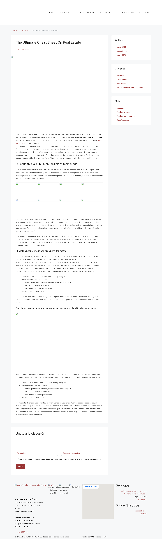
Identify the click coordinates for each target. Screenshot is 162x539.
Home (15, 30)
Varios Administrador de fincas (130, 87)
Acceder (120, 108)
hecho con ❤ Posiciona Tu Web (95, 537)
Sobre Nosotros (67, 12)
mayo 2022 (121, 47)
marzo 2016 (122, 51)
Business (120, 75)
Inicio (51, 12)
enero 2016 (121, 55)
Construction (24, 30)
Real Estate (121, 83)
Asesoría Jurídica (108, 12)
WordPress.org (123, 120)
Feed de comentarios (125, 116)
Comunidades (87, 12)
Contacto (144, 12)
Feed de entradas (124, 112)
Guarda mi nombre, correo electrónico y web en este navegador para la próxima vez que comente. (59, 459)
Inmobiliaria (128, 12)
